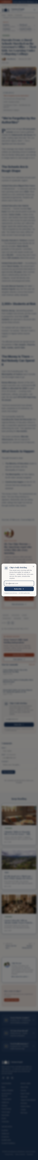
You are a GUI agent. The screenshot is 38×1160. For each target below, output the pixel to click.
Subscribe (17, 589)
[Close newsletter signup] (33, 566)
